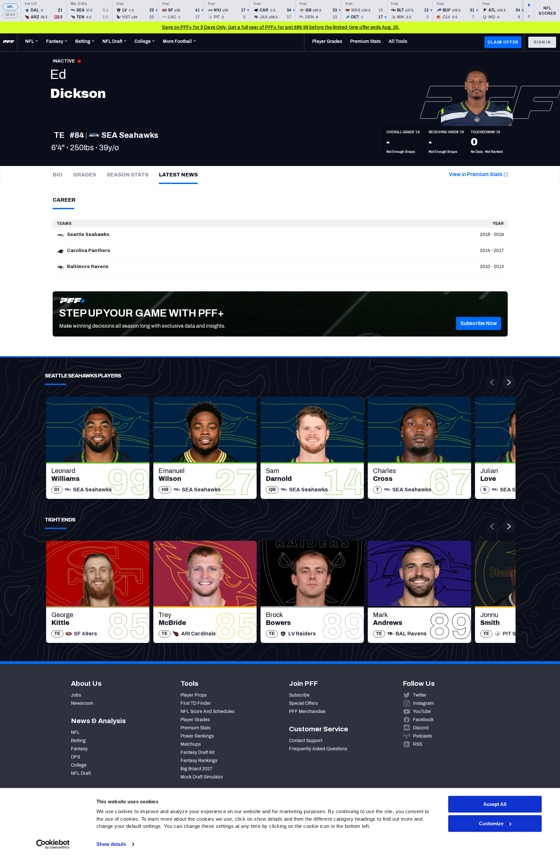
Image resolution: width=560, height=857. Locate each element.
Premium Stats (195, 727)
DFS (75, 757)
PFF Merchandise (307, 711)
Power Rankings (197, 736)
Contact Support (305, 740)
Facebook (423, 719)
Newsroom (82, 703)
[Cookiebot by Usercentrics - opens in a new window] (52, 844)
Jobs (76, 695)
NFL (10, 7)
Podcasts (422, 736)
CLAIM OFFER (502, 42)
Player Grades (195, 719)
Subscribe (299, 695)
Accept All (494, 804)
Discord (421, 727)
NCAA (10, 14)
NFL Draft (81, 773)
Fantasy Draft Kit (197, 752)
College (79, 765)
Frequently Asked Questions (318, 748)
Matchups (190, 744)
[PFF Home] (8, 42)
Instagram (423, 703)
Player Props (193, 695)
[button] (478, 323)
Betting (78, 740)
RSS (417, 744)
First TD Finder (195, 703)
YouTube (422, 711)
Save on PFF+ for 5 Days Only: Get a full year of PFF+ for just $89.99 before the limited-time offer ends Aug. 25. (280, 27)
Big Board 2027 (196, 768)
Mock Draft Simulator (201, 777)
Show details (111, 844)
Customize (491, 823)
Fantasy (79, 748)
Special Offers (303, 703)
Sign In (542, 42)
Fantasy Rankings (198, 760)
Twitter (420, 695)
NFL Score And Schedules (207, 711)
